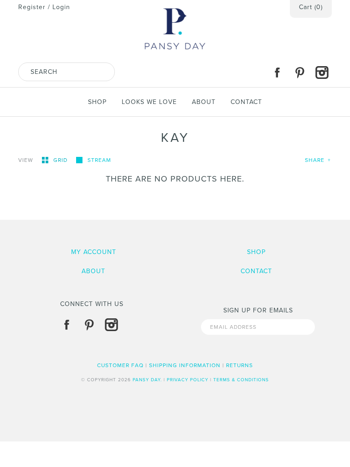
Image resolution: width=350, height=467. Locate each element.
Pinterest (299, 72)
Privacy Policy (187, 380)
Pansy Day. (147, 380)
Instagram (322, 72)
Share (318, 160)
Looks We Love (149, 102)
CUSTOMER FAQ (120, 365)
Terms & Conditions (241, 380)
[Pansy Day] (175, 5)
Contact (246, 102)
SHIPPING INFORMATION (185, 365)
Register (32, 7)
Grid (61, 160)
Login (61, 7)
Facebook (277, 72)
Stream (99, 160)
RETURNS (239, 365)
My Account (93, 252)
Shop (97, 102)
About (204, 102)
